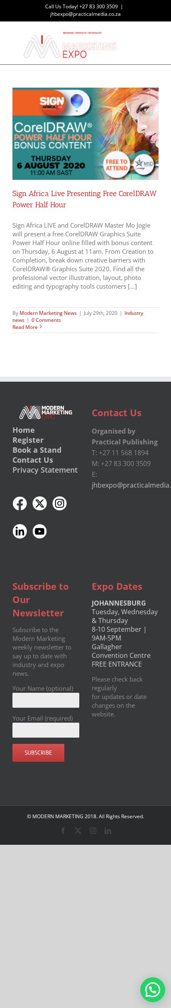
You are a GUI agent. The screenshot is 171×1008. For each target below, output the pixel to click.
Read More (25, 327)
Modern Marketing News (48, 312)
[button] (152, 989)
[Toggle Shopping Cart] (123, 43)
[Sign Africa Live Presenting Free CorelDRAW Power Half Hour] (85, 134)
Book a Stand (36, 450)
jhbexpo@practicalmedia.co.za (85, 13)
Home (23, 430)
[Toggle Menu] (152, 43)
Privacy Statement (45, 470)
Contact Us (32, 460)
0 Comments (46, 320)
